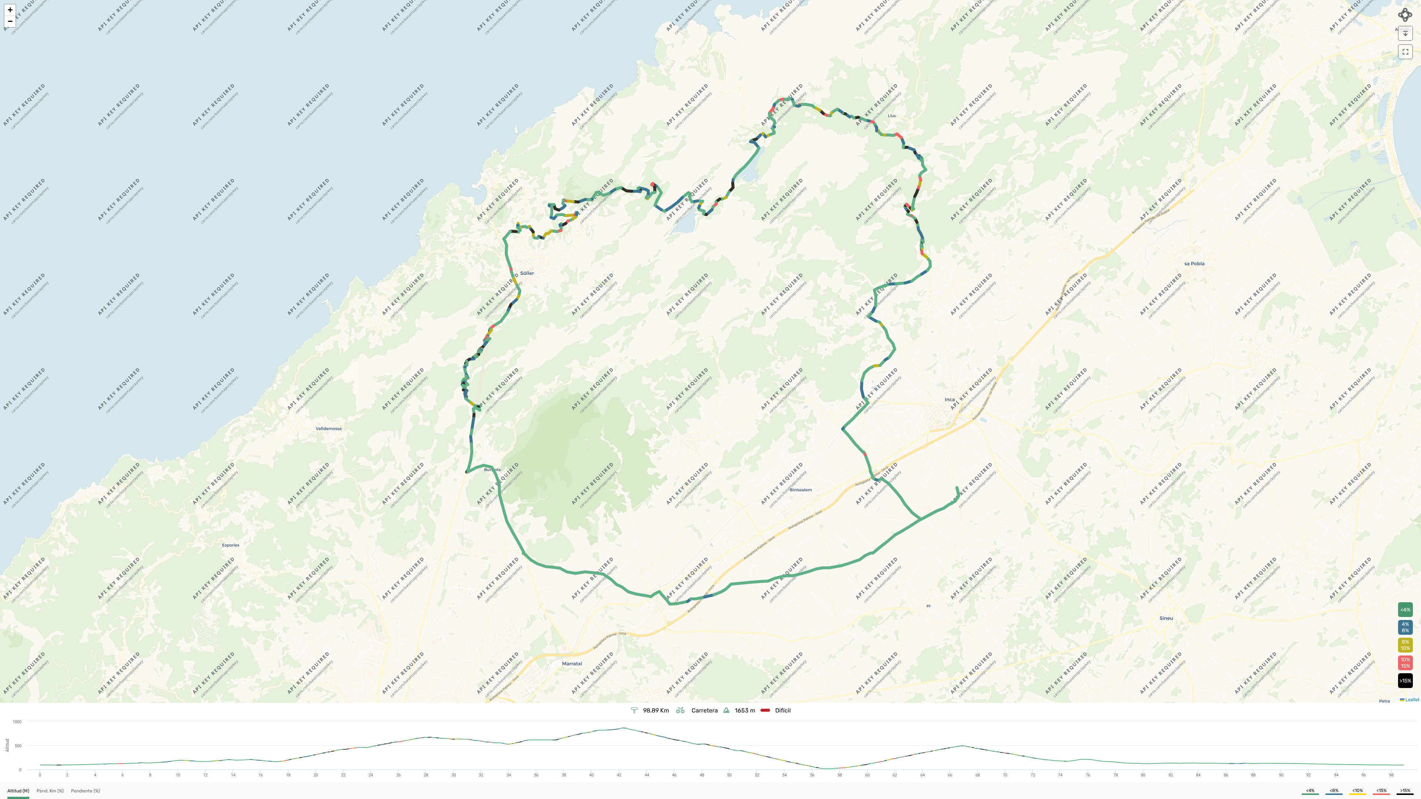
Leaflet (1411, 699)
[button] (10, 10)
